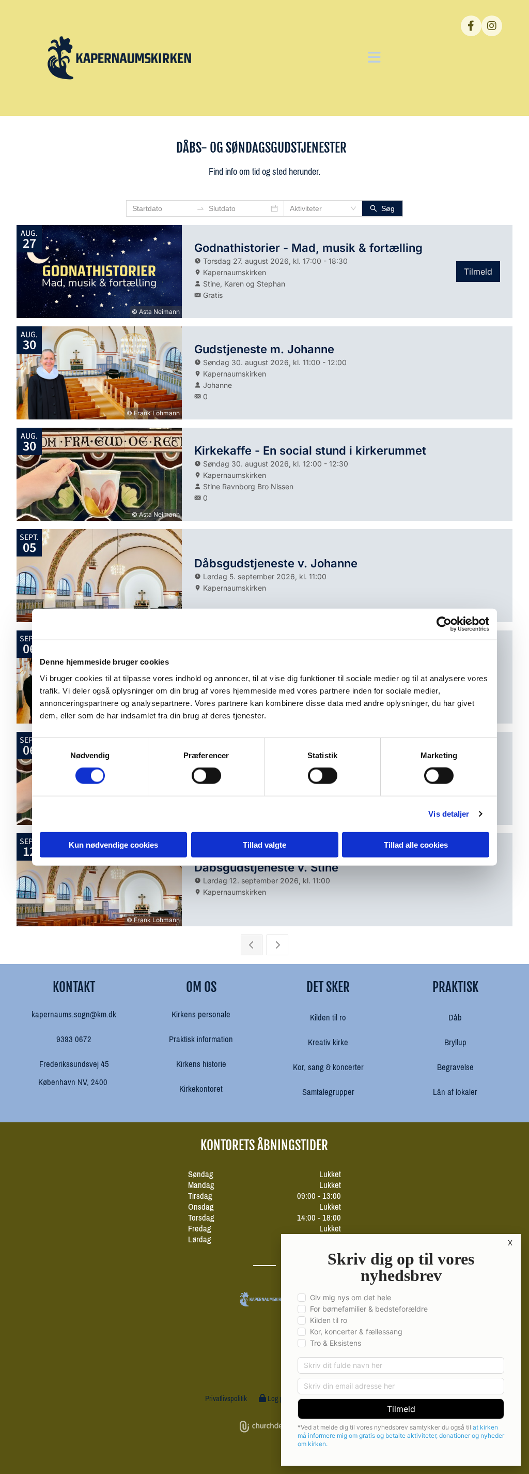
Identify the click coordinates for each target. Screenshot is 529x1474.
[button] (306, 57)
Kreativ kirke (328, 1042)
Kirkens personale (201, 1014)
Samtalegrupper (328, 1092)
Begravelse (455, 1067)
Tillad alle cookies (416, 844)
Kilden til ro (328, 1018)
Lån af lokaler (455, 1092)
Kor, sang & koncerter (328, 1067)
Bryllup (455, 1042)
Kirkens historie (201, 1064)
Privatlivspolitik (226, 1398)
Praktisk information (201, 1039)
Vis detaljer (448, 813)
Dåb (455, 1018)
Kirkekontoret (201, 1089)
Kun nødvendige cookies (113, 844)
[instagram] (491, 26)
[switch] (206, 776)
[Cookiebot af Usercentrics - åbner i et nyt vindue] (444, 624)
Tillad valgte (264, 844)
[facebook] (471, 26)
